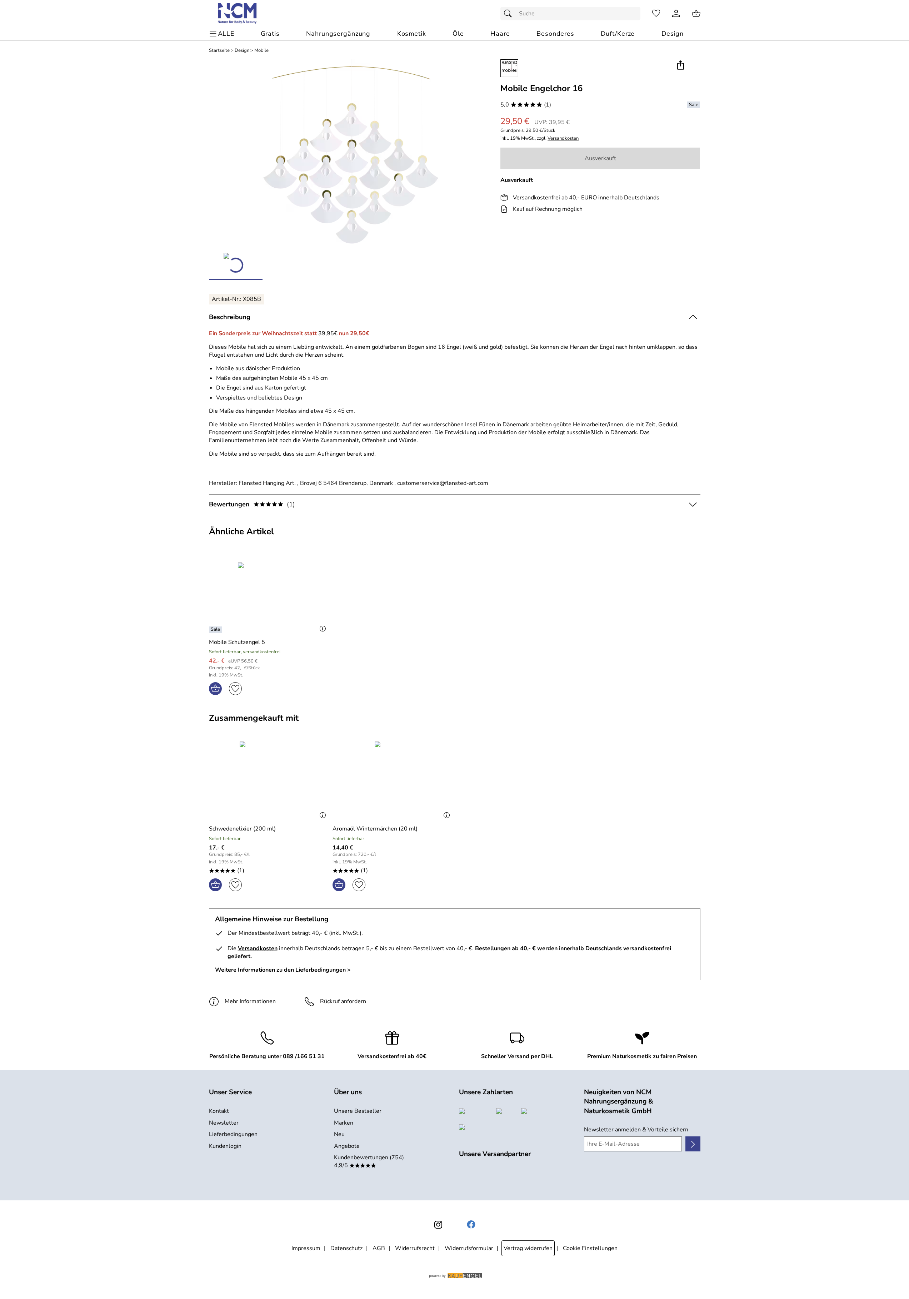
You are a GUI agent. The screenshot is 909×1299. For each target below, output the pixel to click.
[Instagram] (438, 1225)
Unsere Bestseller (357, 1111)
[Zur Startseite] (237, 13)
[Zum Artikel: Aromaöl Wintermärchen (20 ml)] (393, 780)
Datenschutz (346, 1248)
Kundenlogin (225, 1146)
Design (242, 51)
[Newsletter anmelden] (692, 1143)
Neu (339, 1134)
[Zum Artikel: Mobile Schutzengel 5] (269, 593)
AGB (379, 1248)
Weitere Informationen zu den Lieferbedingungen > (283, 970)
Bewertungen (252, 504)
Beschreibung (229, 317)
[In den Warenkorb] (215, 688)
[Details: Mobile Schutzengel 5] (216, 629)
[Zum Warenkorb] (696, 13)
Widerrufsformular (469, 1248)
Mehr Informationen (250, 1001)
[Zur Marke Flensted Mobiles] (509, 68)
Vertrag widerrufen (528, 1248)
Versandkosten (563, 138)
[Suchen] (509, 13)
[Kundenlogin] (676, 13)
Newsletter (224, 1123)
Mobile (261, 51)
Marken (343, 1123)
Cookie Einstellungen (590, 1248)
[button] (680, 65)
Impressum (305, 1248)
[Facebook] (471, 1225)
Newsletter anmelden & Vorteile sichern (636, 1130)
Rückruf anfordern (343, 1001)
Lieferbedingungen (233, 1134)
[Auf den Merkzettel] (235, 688)
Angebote (347, 1146)
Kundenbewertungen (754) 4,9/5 (369, 1161)
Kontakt (219, 1111)
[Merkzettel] (656, 13)
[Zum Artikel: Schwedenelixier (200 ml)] (269, 780)
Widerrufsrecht (415, 1248)
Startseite (219, 51)
